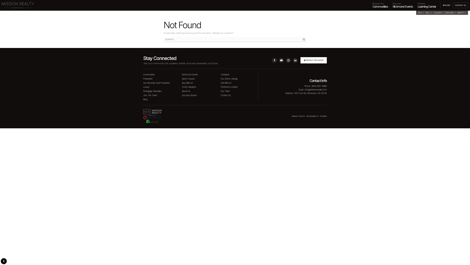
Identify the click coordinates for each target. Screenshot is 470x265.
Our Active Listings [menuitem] (229, 79)
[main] (235, 24)
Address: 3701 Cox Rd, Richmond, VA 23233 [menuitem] (306, 93)
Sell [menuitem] (428, 13)
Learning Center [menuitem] (427, 5)
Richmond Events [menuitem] (403, 5)
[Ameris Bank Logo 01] (152, 117)
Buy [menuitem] (420, 13)
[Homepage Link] (18, 5)
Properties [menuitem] (148, 79)
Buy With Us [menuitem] (187, 83)
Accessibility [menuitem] (312, 116)
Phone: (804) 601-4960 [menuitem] (315, 86)
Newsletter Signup (314, 60)
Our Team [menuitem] (225, 91)
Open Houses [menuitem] (188, 79)
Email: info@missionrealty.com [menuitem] (313, 89)
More (447, 5)
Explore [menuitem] (449, 13)
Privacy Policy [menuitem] (298, 116)
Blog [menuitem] (145, 99)
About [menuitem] (461, 13)
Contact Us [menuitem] (226, 95)
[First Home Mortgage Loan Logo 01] (152, 121)
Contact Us (460, 5)
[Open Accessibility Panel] (4, 261)
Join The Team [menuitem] (150, 95)
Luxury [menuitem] (438, 13)
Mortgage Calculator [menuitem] (152, 91)
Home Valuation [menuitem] (189, 87)
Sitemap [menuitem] (323, 116)
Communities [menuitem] (380, 5)
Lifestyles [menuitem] (225, 74)
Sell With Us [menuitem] (226, 83)
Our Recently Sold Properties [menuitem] (156, 83)
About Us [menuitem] (186, 91)
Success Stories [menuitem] (189, 95)
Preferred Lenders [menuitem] (229, 87)
